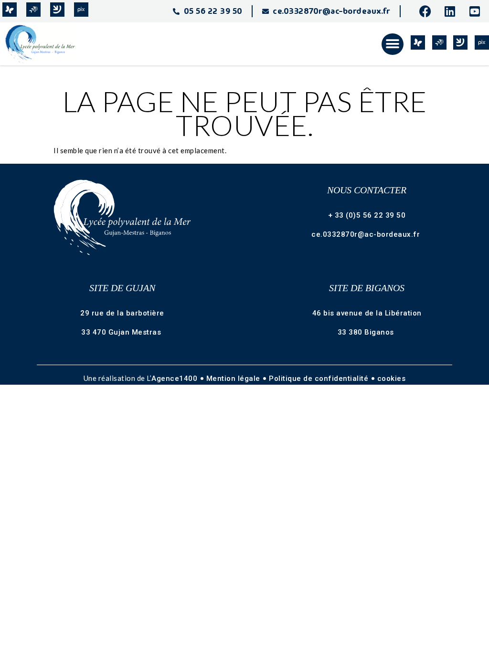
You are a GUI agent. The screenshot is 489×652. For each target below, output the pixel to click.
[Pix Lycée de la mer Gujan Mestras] (81, 9)
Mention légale (234, 378)
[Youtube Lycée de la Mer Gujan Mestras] (478, 11)
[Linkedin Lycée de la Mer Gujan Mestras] (453, 11)
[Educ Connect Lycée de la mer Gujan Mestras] (57, 9)
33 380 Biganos (367, 332)
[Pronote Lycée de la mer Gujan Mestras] (9, 9)
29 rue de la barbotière (122, 313)
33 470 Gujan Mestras (122, 332)
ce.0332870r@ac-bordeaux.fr (366, 234)
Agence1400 (175, 378)
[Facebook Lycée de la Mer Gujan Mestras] (427, 11)
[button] (393, 44)
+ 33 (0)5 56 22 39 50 (367, 215)
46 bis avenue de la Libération (367, 313)
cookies (391, 378)
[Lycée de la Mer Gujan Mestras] (44, 43)
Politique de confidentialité (320, 378)
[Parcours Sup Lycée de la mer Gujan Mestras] (33, 9)
